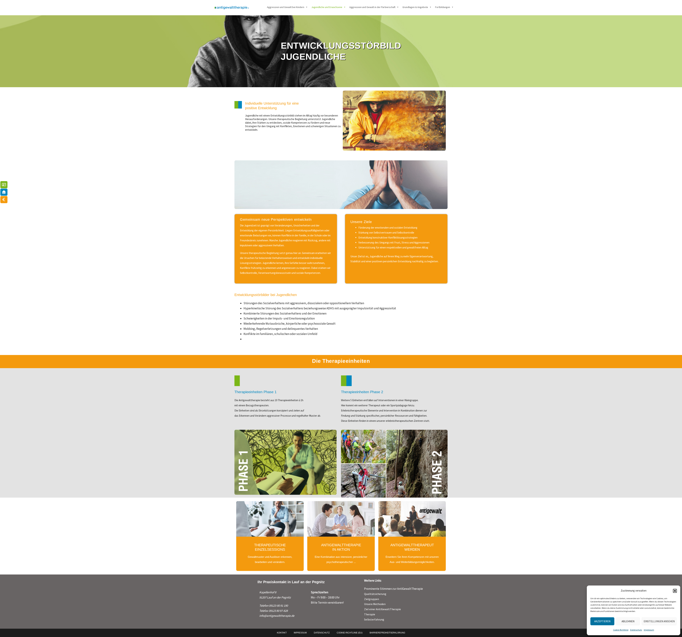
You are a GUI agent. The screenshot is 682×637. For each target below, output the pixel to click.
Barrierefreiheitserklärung (387, 632)
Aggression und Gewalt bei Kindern (285, 7)
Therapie (369, 614)
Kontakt (282, 632)
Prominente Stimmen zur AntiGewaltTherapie (393, 589)
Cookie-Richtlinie (620, 629)
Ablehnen (628, 621)
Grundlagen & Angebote (415, 7)
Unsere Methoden (375, 604)
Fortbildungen (442, 7)
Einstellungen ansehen (659, 621)
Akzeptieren (602, 621)
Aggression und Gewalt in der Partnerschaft (372, 7)
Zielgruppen (371, 599)
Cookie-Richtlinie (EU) (349, 632)
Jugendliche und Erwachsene (326, 7)
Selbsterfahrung (374, 619)
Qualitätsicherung (375, 594)
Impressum (649, 629)
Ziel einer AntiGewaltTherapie (382, 609)
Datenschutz (636, 629)
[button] (675, 591)
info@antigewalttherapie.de (276, 616)
